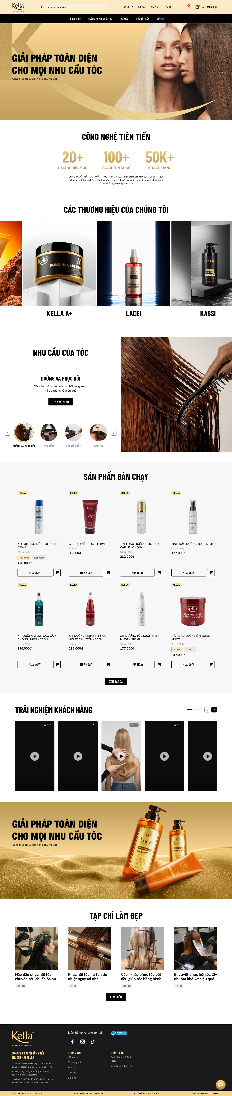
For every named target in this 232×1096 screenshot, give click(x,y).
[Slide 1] (189, 709)
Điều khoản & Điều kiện (122, 1059)
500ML (176, 649)
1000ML (190, 649)
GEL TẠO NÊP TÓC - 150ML (87, 544)
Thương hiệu (75, 1062)
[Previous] (7, 433)
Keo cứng (24, 557)
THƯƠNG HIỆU (74, 18)
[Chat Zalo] (221, 1085)
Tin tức (154, 7)
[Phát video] (34, 756)
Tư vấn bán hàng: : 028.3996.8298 (88, 1093)
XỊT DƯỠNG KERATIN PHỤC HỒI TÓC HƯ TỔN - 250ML (87, 637)
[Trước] (207, 709)
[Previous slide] (9, 71)
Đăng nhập (212, 7)
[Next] (113, 433)
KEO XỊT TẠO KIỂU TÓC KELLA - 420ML (39, 545)
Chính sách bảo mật (122, 1066)
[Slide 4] (198, 709)
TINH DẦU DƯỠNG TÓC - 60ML (192, 544)
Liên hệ (167, 7)
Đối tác (142, 7)
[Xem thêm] (116, 71)
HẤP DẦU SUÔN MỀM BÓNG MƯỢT (190, 637)
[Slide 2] (193, 709)
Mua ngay (35, 573)
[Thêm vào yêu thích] (59, 493)
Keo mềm (39, 557)
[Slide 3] (196, 709)
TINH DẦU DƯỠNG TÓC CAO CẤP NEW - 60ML (139, 545)
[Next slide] (223, 71)
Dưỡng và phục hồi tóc (100, 18)
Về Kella (128, 7)
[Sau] (214, 709)
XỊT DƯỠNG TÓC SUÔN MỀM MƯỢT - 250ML (139, 637)
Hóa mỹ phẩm (142, 18)
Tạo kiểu (124, 18)
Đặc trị (160, 18)
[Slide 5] (201, 709)
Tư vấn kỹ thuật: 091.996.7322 (147, 1093)
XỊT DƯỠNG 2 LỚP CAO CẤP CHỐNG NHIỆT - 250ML (37, 637)
